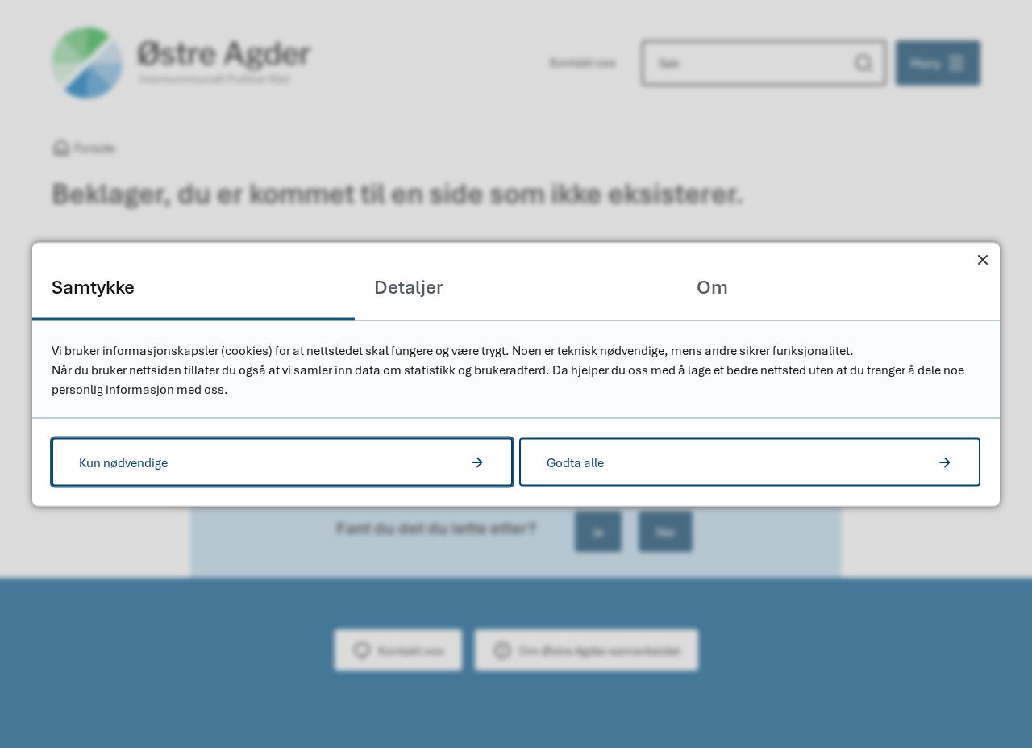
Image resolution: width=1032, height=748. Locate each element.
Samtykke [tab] (93, 286)
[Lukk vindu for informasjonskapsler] (982, 259)
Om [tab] (712, 286)
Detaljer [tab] (408, 286)
